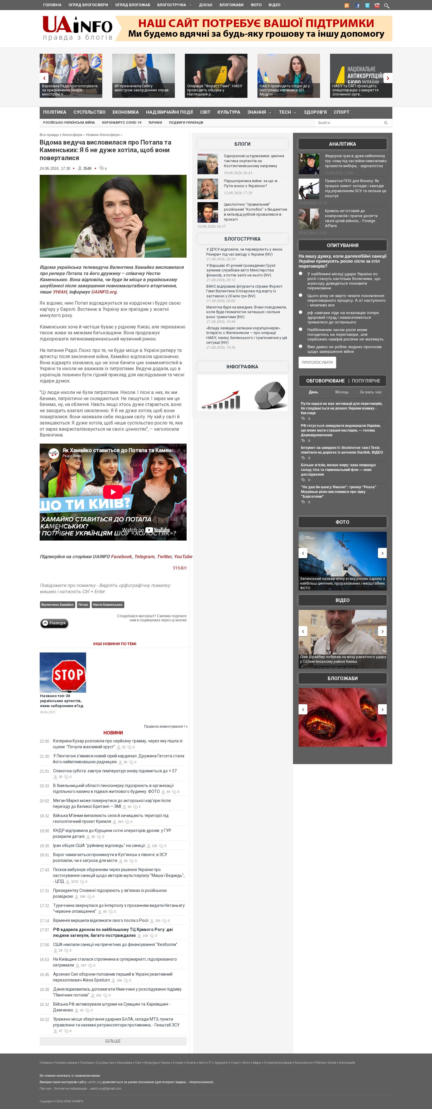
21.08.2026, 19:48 (220, 322)
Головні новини (66, 1062)
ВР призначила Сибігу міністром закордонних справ (142, 88)
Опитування (343, 245)
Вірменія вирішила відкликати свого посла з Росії (100, 920)
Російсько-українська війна (69, 123)
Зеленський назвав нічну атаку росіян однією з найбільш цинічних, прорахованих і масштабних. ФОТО (343, 583)
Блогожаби (232, 5)
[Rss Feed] (346, 6)
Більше (113, 1041)
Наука (165, 1062)
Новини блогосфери (103, 135)
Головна (52, 5)
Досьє (205, 5)
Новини (113, 733)
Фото (256, 5)
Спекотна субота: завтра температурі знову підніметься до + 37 (115, 771)
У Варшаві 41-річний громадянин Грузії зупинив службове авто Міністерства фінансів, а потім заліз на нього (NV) (240, 270)
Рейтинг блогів (325, 1062)
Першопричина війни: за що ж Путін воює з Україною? (250, 183)
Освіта (191, 1062)
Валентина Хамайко (57, 604)
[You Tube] (376, 6)
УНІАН (60, 292)
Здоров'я (315, 112)
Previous (42, 78)
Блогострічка (170, 6)
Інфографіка (242, 367)
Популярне (366, 381)
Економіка (126, 112)
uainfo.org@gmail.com (105, 1088)
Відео (274, 5)
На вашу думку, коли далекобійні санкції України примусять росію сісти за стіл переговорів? (342, 261)
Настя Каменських (108, 604)
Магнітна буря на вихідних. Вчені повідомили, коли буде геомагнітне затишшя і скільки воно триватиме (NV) (246, 312)
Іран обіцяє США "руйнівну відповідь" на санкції (99, 845)
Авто (202, 1062)
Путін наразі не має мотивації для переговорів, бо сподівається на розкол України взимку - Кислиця (341, 408)
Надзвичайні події (169, 112)
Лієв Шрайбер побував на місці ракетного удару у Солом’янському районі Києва (343, 659)
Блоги (242, 144)
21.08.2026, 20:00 (220, 301)
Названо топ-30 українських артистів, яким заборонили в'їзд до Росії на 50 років (61, 703)
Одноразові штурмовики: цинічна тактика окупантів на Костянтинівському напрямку (254, 161)
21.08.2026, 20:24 (220, 259)
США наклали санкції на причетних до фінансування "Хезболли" (115, 944)
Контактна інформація (70, 1088)
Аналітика (342, 144)
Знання (255, 114)
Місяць (342, 392)
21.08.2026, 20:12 (220, 280)
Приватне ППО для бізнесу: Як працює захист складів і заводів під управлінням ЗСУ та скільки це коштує (355, 188)
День (313, 392)
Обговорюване (325, 381)
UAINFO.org (103, 292)
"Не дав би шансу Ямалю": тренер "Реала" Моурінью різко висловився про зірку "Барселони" (338, 492)
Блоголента (303, 1062)
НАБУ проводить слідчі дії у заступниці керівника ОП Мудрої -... (285, 90)
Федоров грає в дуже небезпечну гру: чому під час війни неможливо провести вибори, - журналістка (356, 161)
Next (389, 78)
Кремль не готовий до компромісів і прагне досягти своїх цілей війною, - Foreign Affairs (351, 218)
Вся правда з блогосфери (61, 135)
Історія (178, 1062)
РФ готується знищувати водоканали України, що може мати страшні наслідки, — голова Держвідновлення (341, 430)
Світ (205, 112)
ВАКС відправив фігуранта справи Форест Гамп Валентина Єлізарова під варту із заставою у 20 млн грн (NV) (244, 291)
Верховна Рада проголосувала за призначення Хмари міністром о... (70, 90)
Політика (54, 112)
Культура (228, 112)
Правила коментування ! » (166, 726)
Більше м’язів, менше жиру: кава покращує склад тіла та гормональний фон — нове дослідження (338, 470)
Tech (283, 114)
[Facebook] (356, 6)
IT (210, 1062)
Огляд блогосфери (88, 5)
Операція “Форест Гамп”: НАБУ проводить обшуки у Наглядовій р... (214, 90)
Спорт (341, 112)
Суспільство (89, 112)
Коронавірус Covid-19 (121, 123)
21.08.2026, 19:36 (220, 347)
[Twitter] (366, 6)
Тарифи (155, 123)
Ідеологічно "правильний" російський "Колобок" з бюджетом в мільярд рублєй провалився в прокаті (255, 212)
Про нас (46, 1088)
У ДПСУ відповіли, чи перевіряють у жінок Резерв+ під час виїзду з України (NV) (244, 251)
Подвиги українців (186, 123)
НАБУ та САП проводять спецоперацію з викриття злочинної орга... (355, 90)
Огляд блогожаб (132, 5)
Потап (83, 604)
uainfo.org (94, 1082)
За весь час (371, 392)
